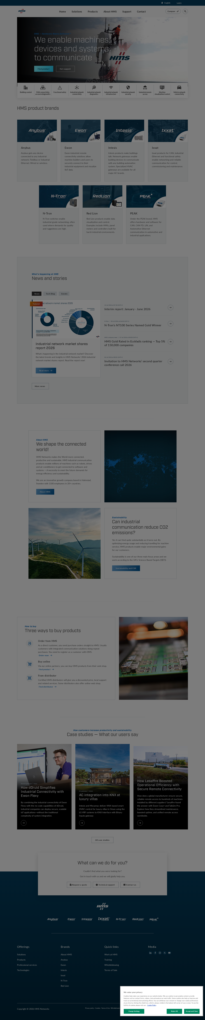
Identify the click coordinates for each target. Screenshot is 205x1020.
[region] (161, 1001)
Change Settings (134, 1011)
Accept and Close (192, 1011)
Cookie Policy (151, 1005)
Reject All (174, 1011)
